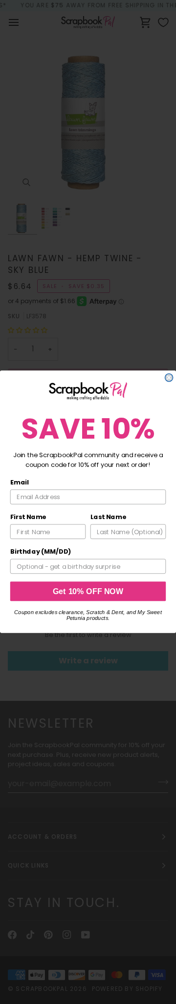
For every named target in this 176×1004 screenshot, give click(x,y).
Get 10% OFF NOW (88, 591)
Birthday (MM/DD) (40, 551)
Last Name (108, 517)
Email (19, 482)
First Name (28, 517)
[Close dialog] (169, 378)
